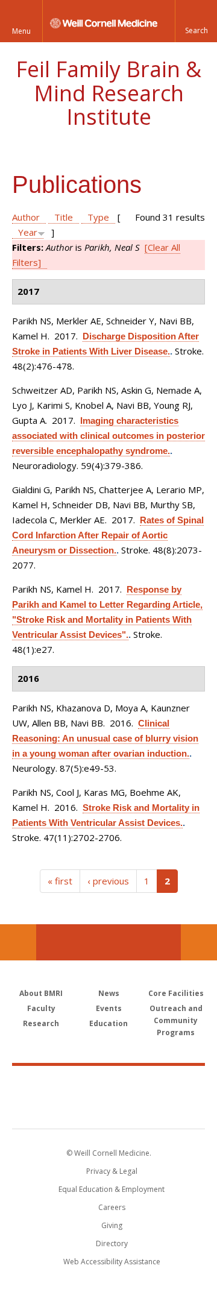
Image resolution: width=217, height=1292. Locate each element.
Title (63, 217)
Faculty (41, 1008)
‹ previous (108, 881)
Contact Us (199, 942)
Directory (112, 1243)
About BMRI (41, 993)
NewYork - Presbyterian (109, 1109)
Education (108, 1023)
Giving (111, 1225)
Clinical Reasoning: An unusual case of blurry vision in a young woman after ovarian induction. (105, 738)
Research (41, 1023)
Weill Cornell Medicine (108, 1084)
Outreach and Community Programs (176, 1020)
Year (27, 232)
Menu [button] (21, 31)
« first (60, 881)
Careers (111, 1207)
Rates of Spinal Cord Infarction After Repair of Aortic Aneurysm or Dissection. (108, 535)
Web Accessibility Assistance (111, 1261)
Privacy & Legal (111, 1171)
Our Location (18, 942)
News (108, 993)
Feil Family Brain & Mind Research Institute (108, 92)
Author (26, 217)
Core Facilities (176, 993)
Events (109, 1008)
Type (98, 217)
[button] (196, 21)
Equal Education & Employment (111, 1189)
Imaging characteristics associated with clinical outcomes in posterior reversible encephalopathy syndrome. (108, 435)
